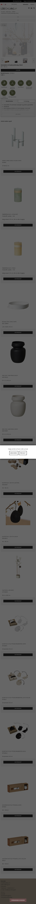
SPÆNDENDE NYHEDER (18, 900)
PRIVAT (23, 453)
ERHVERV (13, 453)
